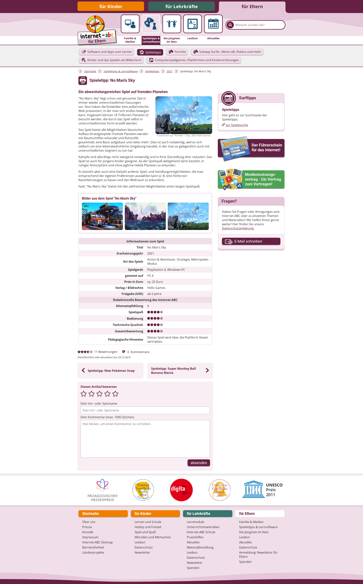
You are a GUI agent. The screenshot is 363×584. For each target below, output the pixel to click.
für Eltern (252, 6)
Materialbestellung (200, 547)
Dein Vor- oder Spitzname (99, 403)
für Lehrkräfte (181, 6)
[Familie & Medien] (130, 24)
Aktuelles (193, 542)
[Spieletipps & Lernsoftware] (151, 24)
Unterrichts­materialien (203, 527)
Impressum (90, 537)
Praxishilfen (195, 537)
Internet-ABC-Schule (201, 532)
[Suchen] (230, 25)
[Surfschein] (251, 149)
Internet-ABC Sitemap (97, 542)
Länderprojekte (93, 552)
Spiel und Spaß (145, 532)
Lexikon (140, 542)
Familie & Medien (251, 522)
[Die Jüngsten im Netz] (171, 24)
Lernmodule (195, 522)
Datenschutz (144, 547)
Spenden (193, 568)
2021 (170, 71)
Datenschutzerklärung (238, 228)
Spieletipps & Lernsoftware (121, 71)
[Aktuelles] (213, 24)
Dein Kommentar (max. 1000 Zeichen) (107, 417)
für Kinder (110, 6)
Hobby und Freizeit (148, 527)
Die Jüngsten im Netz (254, 532)
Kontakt (87, 532)
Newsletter (142, 552)
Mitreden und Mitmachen (153, 537)
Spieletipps (152, 71)
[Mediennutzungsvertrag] (251, 179)
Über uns (88, 522)
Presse (87, 527)
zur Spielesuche (237, 125)
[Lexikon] (192, 24)
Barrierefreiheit (93, 547)
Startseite (90, 71)
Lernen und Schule (148, 522)
